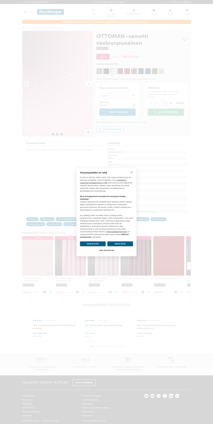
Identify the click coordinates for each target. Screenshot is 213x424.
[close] (131, 172)
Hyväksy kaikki (93, 244)
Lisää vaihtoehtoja (106, 250)
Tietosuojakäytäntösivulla (116, 231)
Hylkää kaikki (120, 244)
